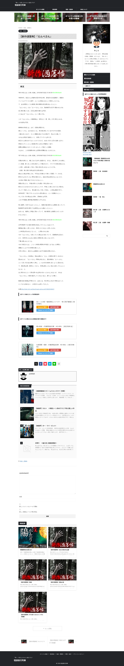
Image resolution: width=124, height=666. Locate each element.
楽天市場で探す (54, 307)
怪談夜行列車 (20, 5)
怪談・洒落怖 (69, 9)
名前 (20, 496)
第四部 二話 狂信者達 (100, 171)
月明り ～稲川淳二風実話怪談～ (46, 443)
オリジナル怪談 (40, 9)
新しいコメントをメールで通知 (28, 506)
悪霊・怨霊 (68, 654)
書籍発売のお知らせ (26, 550)
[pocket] (45, 364)
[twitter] (36, 364)
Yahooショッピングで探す (45, 310)
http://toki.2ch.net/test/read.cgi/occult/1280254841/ (37, 289)
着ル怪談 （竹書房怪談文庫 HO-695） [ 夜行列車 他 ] (54, 326)
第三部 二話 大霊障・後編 (101, 222)
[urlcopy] (59, 364)
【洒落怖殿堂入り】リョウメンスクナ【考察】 (50, 391)
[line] (54, 364)
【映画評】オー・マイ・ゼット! (45, 426)
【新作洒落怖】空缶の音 (57, 582)
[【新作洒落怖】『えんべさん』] (50, 364)
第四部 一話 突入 (99, 197)
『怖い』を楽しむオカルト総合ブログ (23, 657)
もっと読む (48, 628)
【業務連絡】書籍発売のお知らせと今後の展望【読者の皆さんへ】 (101, 160)
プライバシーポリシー (78, 654)
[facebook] (40, 364)
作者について (83, 9)
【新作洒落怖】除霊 (26, 582)
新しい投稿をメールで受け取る (28, 512)
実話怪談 (54, 9)
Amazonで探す (42, 307)
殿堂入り (88, 86)
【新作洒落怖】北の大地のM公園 (59, 550)
